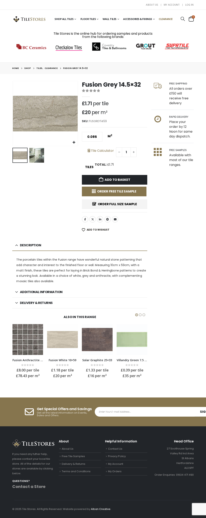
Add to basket (117, 179)
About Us (152, 4)
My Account (172, 4)
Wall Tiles (109, 19)
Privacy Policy (117, 456)
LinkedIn (100, 219)
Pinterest (107, 219)
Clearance (166, 19)
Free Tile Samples (73, 456)
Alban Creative (100, 509)
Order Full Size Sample (117, 204)
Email (115, 219)
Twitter (92, 219)
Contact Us (115, 449)
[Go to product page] (27, 339)
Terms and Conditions (76, 471)
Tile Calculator (102, 150)
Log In (189, 4)
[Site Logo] (29, 19)
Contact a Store (28, 486)
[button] (183, 19)
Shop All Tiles (64, 19)
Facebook (85, 219)
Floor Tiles (88, 19)
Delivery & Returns (73, 464)
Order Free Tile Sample (116, 191)
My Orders (115, 471)
